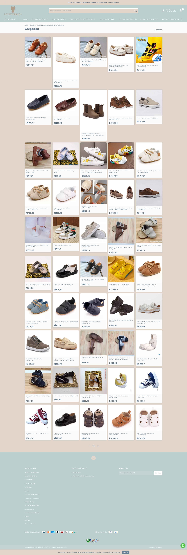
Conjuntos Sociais (107, 19)
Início (25, 19)
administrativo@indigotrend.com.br (83, 476)
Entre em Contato (30, 524)
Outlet (27, 516)
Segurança (28, 487)
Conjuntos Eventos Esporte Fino (83, 19)
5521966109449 (76, 472)
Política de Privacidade (32, 498)
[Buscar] (135, 11)
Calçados (32, 25)
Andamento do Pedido (32, 513)
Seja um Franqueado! (32, 472)
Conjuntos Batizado (40, 19)
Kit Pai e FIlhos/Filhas (149, 19)
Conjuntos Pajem (59, 19)
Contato (27, 520)
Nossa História (29, 479)
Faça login (172, 10)
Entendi (125, 552)
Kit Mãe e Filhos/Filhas (171, 19)
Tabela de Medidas (31, 476)
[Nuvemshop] (155, 547)
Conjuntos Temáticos (128, 19)
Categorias (11, 19)
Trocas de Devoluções (32, 505)
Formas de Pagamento (32, 494)
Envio (26, 491)
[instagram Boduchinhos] (93, 458)
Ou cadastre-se (171, 11)
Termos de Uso (29, 502)
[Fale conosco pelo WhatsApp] (183, 545)
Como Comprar (30, 483)
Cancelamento (29, 509)
